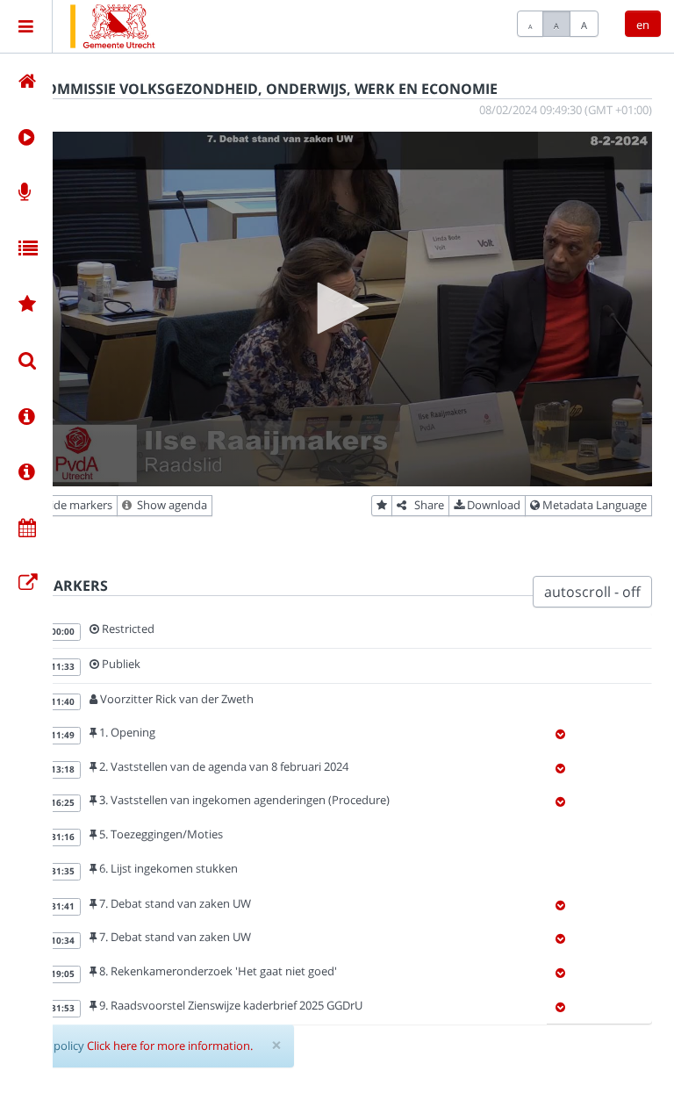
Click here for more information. (170, 1045)
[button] (337, 308)
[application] (337, 309)
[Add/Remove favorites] (381, 505)
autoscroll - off (592, 591)
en (642, 24)
